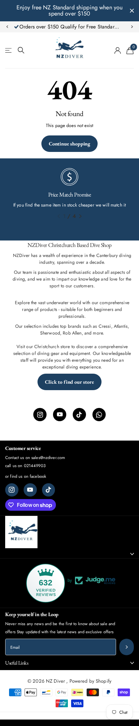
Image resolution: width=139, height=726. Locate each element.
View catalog (9, 50)
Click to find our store (69, 382)
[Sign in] (117, 50)
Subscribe (126, 647)
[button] (7, 27)
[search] (21, 50)
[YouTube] (59, 414)
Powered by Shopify (91, 681)
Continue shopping (69, 143)
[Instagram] (40, 414)
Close (132, 10)
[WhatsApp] (99, 414)
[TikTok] (79, 414)
